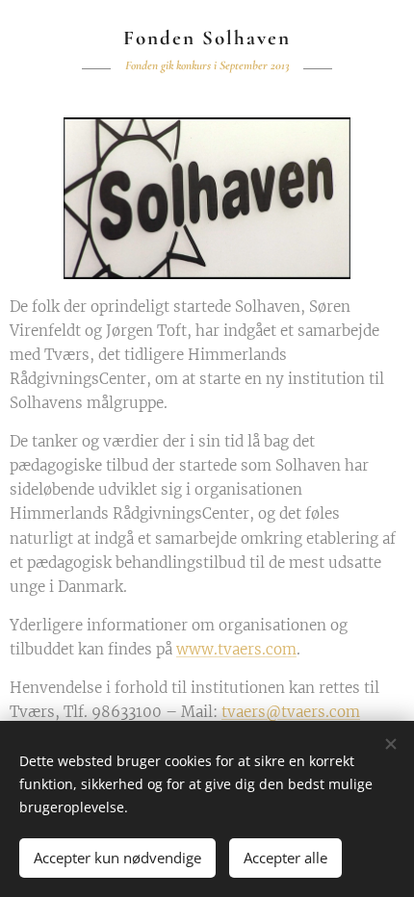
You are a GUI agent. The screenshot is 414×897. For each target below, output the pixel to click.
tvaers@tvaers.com (290, 712)
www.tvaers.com (236, 649)
